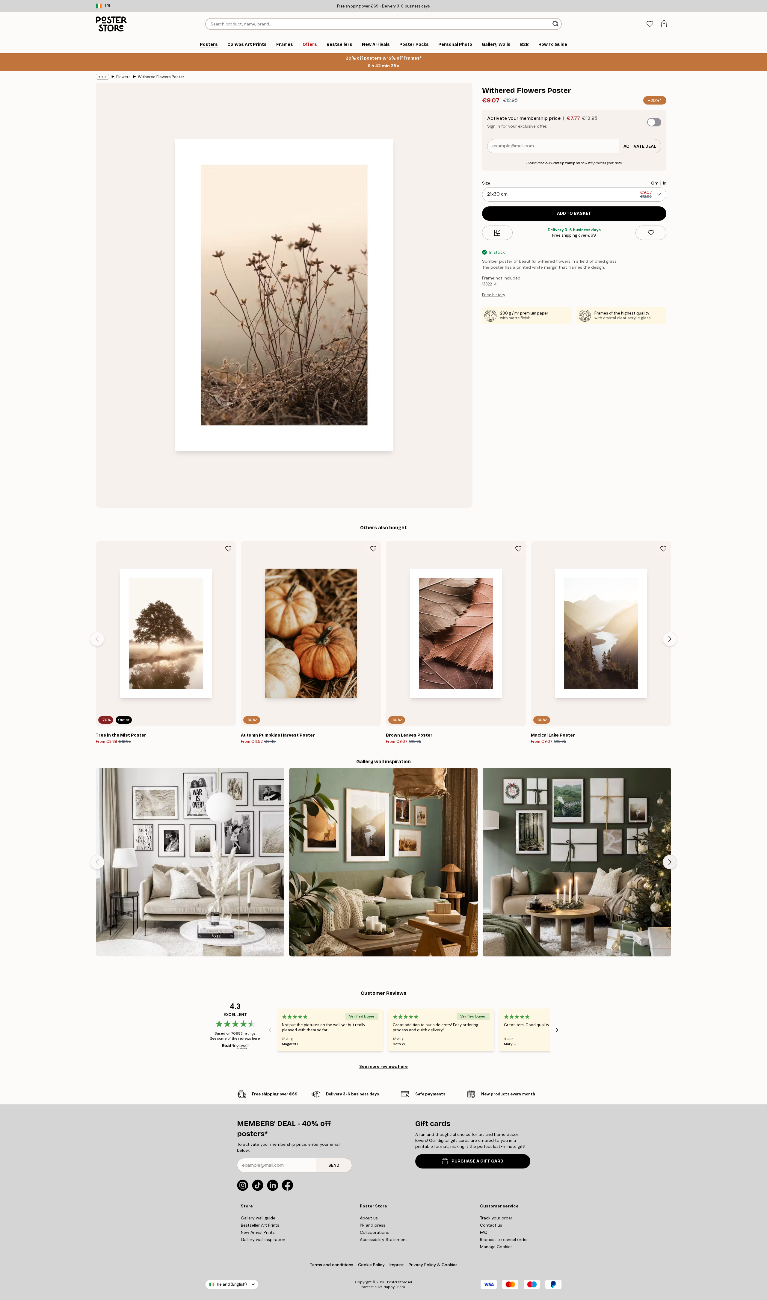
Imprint (396, 1264)
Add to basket (574, 213)
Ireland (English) (232, 1284)
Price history (493, 294)
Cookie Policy (371, 1264)
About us (369, 1218)
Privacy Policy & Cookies (433, 1264)
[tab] (650, 24)
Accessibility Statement (383, 1239)
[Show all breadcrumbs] (102, 77)
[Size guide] (497, 233)
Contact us (491, 1225)
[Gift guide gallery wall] (577, 862)
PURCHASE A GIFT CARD (477, 1161)
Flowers (123, 76)
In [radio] (664, 183)
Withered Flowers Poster (161, 76)
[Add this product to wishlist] (650, 233)
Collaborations (374, 1232)
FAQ (483, 1232)
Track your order (496, 1218)
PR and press (372, 1225)
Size (486, 183)
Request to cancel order (504, 1239)
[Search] (556, 24)
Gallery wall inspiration (263, 1239)
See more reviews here (383, 1066)
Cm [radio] (655, 183)
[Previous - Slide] (97, 639)
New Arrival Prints (258, 1232)
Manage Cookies (496, 1246)
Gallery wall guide (258, 1218)
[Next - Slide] (670, 639)
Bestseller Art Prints (260, 1225)
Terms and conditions (331, 1264)
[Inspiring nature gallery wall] (383, 862)
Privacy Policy (563, 163)
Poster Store (397, 1282)
